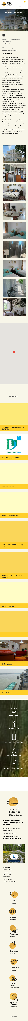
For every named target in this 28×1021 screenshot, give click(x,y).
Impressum (14, 1016)
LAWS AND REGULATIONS (9, 881)
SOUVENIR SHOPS (7, 872)
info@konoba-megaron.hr (9, 48)
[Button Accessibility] (25, 10)
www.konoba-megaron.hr (9, 50)
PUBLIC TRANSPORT (8, 874)
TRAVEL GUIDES (7, 877)
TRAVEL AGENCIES (7, 869)
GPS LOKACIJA (8, 53)
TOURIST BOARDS (7, 879)
